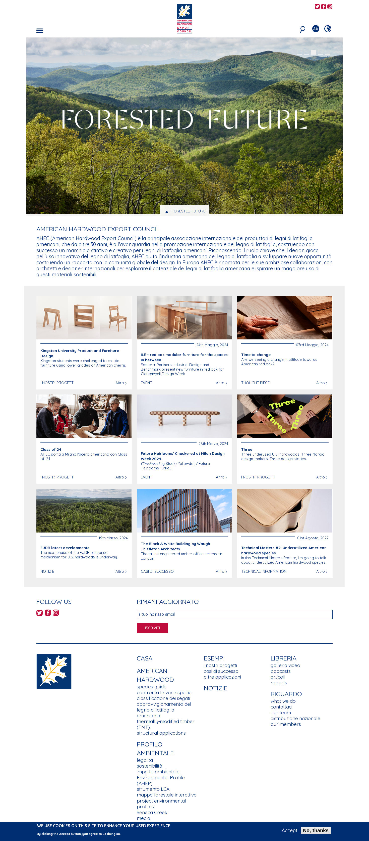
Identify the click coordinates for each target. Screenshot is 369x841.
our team (281, 713)
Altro (119, 382)
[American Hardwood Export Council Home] (184, 18)
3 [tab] (313, 52)
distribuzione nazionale (295, 718)
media (143, 818)
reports (279, 683)
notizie (215, 688)
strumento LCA (153, 789)
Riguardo (286, 694)
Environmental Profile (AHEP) (161, 780)
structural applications (161, 733)
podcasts (281, 671)
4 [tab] (320, 52)
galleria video (285, 665)
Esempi (214, 658)
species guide (151, 687)
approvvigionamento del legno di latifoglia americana (164, 710)
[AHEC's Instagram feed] (329, 7)
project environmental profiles (161, 804)
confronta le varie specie (164, 692)
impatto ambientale (158, 772)
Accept (289, 830)
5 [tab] (327, 52)
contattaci (281, 707)
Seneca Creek (152, 812)
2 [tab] (306, 52)
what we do (283, 701)
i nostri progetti (220, 665)
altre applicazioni (222, 677)
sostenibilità (149, 766)
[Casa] (54, 671)
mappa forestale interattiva (167, 795)
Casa (144, 658)
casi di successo (221, 671)
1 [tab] (299, 52)
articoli (278, 677)
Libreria (283, 658)
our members (286, 724)
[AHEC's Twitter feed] (317, 7)
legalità (145, 760)
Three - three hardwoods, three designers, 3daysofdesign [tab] (188, 211)
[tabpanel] (184, 127)
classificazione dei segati (163, 698)
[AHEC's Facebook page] (323, 7)
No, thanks (316, 830)
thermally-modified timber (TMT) (166, 724)
